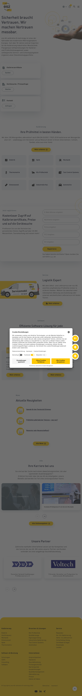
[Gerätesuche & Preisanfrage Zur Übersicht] (75, 356)
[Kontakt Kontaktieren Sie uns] (75, 338)
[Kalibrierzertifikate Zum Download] (75, 347)
